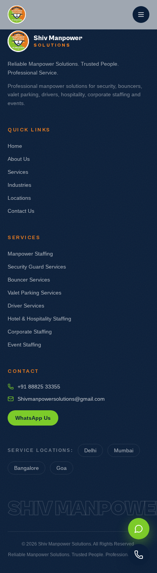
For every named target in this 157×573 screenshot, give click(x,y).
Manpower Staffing (30, 254)
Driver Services (26, 306)
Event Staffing (24, 345)
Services (18, 172)
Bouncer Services (29, 280)
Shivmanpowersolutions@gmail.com (61, 399)
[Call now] (138, 554)
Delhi (90, 450)
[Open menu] (141, 14)
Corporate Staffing (30, 332)
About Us (19, 159)
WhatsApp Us (33, 418)
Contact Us (21, 211)
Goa (61, 468)
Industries (19, 185)
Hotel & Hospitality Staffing (39, 319)
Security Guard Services (37, 267)
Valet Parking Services (34, 293)
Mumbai (123, 450)
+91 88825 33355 (39, 387)
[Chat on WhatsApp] (138, 528)
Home (15, 146)
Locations (19, 198)
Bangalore (26, 468)
